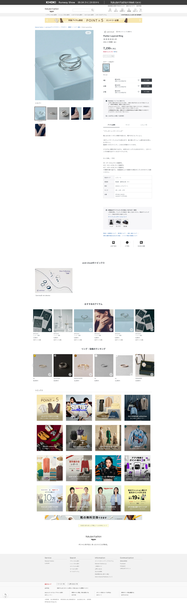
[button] (64, 65)
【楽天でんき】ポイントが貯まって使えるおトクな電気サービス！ (72, 588)
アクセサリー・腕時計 (66, 27)
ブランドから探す (74, 561)
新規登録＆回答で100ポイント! (116, 6)
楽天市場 (139, 6)
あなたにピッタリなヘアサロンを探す (54, 592)
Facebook (123, 563)
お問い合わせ (98, 569)
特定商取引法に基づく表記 (102, 574)
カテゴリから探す (74, 566)
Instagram (122, 566)
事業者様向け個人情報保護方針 (68, 599)
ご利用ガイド (98, 566)
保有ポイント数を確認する (127, 592)
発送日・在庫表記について (109, 233)
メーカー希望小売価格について (129, 235)
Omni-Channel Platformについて (103, 576)
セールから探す (74, 569)
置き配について (122, 233)
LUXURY (47, 563)
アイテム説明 (111, 125)
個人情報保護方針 (55, 599)
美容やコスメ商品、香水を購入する (80, 592)
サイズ (127, 125)
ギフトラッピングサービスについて (117, 217)
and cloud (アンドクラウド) (52, 27)
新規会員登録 (123, 561)
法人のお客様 (98, 571)
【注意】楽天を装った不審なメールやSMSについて (93, 525)
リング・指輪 (76, 27)
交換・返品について (132, 233)
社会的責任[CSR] (81, 599)
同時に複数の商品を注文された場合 (111, 235)
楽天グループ (129, 6)
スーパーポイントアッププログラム (104, 561)
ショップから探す (74, 563)
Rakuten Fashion (39, 27)
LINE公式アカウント (125, 568)
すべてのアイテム (74, 571)
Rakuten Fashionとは (100, 563)
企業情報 (47, 599)
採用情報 (89, 599)
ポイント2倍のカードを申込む (104, 592)
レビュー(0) (144, 125)
